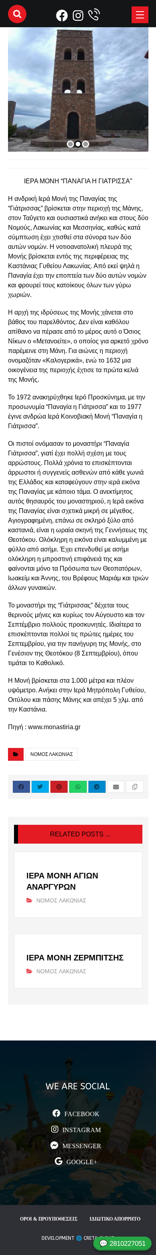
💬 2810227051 (122, 1243)
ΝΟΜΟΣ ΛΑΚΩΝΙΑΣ (51, 754)
